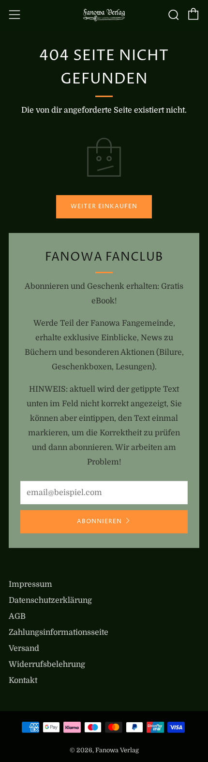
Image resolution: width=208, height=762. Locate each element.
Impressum (30, 584)
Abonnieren (99, 521)
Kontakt (23, 680)
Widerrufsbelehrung (47, 664)
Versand (24, 648)
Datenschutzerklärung (50, 600)
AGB (17, 616)
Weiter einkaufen (104, 206)
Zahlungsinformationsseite (58, 632)
